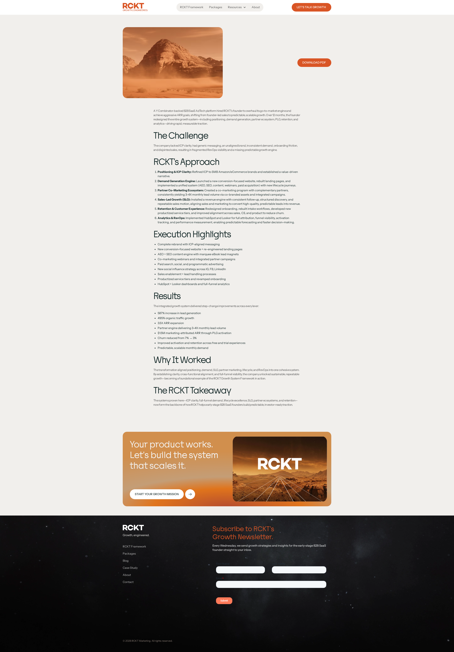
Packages (215, 7)
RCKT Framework (191, 7)
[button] (237, 7)
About (256, 7)
